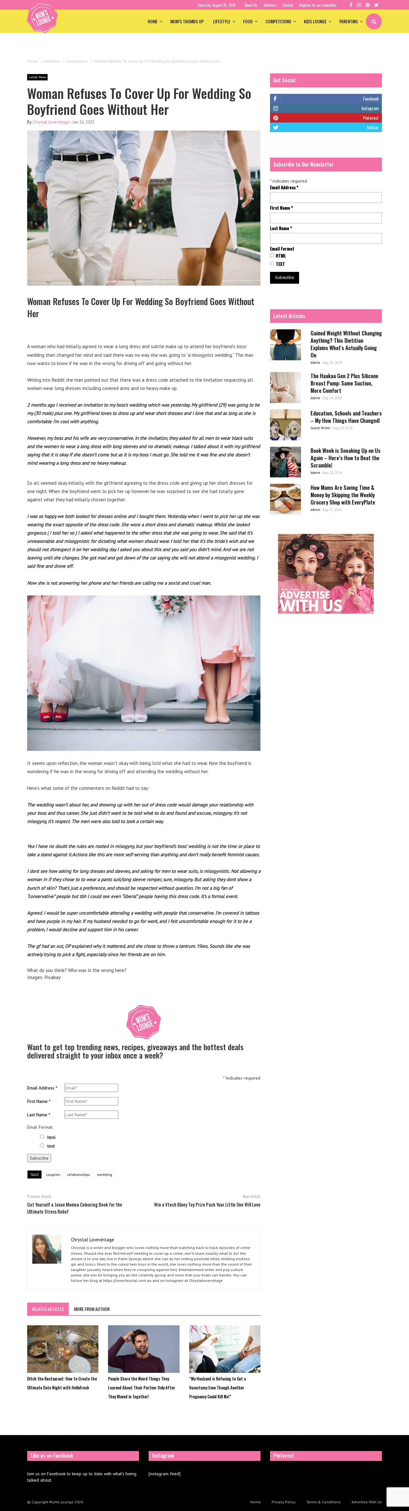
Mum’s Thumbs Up (187, 21)
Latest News (37, 77)
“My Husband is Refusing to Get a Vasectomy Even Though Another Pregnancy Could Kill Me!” (217, 1387)
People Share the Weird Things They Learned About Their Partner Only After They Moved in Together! (141, 1387)
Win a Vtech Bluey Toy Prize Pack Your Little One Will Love (207, 1204)
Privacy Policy (284, 1502)
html (51, 1137)
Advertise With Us (366, 1502)
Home (153, 21)
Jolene (315, 362)
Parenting (348, 21)
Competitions (278, 21)
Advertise (270, 5)
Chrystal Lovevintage (51, 122)
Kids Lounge (315, 21)
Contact (288, 5)
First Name (38, 1101)
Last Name (38, 1115)
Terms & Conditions (323, 1502)
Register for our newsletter (318, 5)
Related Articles (48, 1308)
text (51, 1146)
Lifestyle (221, 21)
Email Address (42, 1088)
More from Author (92, 1308)
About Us (251, 5)
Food (248, 21)
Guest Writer (320, 428)
